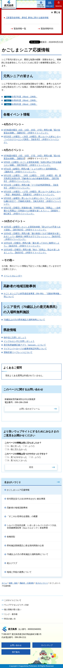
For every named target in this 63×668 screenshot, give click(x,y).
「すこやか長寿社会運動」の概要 (22, 516)
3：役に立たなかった (17, 449)
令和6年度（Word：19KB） (24, 100)
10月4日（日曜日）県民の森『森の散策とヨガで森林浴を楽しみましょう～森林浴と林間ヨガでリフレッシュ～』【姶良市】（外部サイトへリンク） (32, 236)
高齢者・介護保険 (27, 583)
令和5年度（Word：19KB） (24, 104)
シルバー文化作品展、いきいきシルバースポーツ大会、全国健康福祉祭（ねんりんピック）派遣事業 (32, 526)
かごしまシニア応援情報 (18, 490)
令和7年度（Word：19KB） (24, 96)
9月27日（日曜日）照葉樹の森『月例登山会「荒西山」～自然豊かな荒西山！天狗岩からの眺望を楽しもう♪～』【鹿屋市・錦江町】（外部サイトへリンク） (32, 211)
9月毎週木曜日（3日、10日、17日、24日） (24, 155)
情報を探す (50, 6)
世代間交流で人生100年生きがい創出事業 (26, 499)
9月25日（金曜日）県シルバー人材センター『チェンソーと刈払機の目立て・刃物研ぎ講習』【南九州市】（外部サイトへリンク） (32, 201)
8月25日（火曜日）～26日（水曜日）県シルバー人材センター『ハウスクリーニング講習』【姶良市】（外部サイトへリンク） (32, 139)
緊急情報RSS (47, 28)
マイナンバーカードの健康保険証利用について (25, 348)
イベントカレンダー (13, 276)
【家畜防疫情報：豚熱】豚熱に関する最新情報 (26, 17)
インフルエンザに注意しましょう (19, 341)
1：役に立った (14, 446)
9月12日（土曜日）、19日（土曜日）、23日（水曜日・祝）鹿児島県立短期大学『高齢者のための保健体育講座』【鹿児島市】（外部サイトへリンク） (32, 178)
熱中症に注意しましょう (15, 337)
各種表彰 (11, 536)
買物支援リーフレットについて (18, 352)
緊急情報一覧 (20, 28)
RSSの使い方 (10, 619)
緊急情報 (59, 6)
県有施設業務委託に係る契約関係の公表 (25, 545)
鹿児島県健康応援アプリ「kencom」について (25, 345)
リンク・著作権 (10, 614)
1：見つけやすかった (17, 457)
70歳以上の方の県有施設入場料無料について (24, 319)
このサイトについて (12, 600)
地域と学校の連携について (19, 572)
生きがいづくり (12, 482)
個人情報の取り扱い (12, 609)
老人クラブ (12, 563)
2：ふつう (30, 446)
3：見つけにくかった (17, 460)
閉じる (57, 12)
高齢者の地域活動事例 (17, 507)
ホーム (4, 583)
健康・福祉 (13, 583)
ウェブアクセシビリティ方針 (16, 605)
